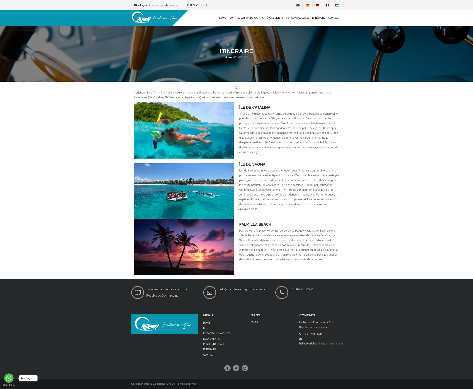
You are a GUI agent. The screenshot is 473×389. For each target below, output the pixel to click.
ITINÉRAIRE (318, 17)
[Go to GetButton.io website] (9, 385)
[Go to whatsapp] (8, 378)
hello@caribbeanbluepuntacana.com (158, 5)
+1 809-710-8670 (197, 5)
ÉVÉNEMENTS (275, 17)
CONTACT (334, 17)
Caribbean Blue (140, 383)
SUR (231, 17)
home (228, 57)
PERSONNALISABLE (297, 17)
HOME (223, 17)
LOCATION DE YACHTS (250, 17)
